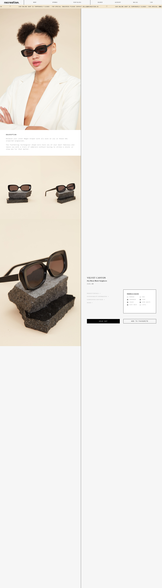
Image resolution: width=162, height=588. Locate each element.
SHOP (34, 2)
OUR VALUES (77, 2)
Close (160, 6)
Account (118, 2)
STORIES (54, 2)
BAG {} (135, 2)
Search (100, 2)
